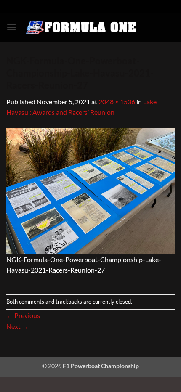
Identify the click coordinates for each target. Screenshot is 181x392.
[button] (11, 27)
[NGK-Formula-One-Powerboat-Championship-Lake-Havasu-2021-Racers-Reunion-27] (90, 190)
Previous (23, 315)
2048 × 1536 (116, 102)
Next (17, 326)
